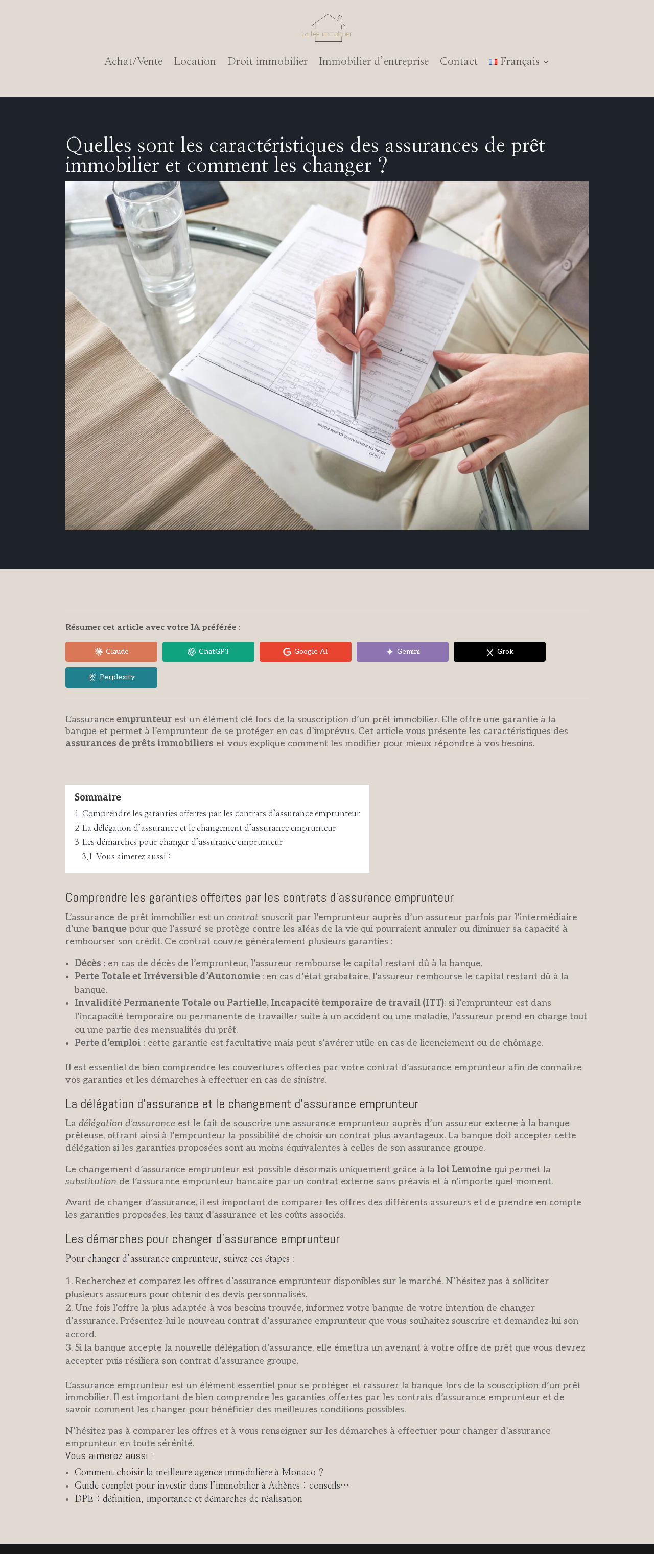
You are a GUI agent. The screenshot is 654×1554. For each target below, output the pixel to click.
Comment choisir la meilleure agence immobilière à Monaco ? (199, 1472)
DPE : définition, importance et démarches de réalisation (188, 1499)
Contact (459, 61)
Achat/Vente (133, 61)
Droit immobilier (267, 61)
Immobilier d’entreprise (374, 61)
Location (195, 61)
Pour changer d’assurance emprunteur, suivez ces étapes (177, 1259)
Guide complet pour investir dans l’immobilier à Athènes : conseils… (212, 1486)
